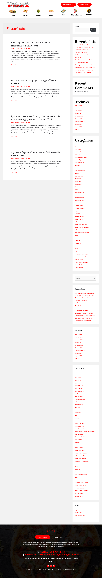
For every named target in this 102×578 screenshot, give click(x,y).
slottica (77, 251)
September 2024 (80, 121)
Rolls (63, 15)
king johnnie (78, 211)
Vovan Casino (15, 48)
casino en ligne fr (80, 192)
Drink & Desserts (76, 15)
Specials (89, 15)
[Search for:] (85, 278)
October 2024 (79, 119)
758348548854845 (80, 170)
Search (77, 26)
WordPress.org (79, 518)
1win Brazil (78, 152)
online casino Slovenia (81, 230)
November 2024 (79, 116)
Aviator (77, 173)
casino (77, 189)
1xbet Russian (79, 168)
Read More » (14, 65)
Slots (76, 249)
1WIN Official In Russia (81, 157)
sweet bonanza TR (80, 257)
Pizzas (13, 15)
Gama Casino (79, 205)
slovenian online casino (82, 254)
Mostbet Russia (79, 216)
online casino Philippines (82, 227)
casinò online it (79, 200)
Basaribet (78, 179)
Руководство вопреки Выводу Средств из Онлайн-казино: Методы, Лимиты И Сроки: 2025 (36, 118)
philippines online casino (82, 232)
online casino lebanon (81, 224)
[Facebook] (48, 566)
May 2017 (77, 129)
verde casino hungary (81, 262)
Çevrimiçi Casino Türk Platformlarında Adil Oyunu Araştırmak (83, 55)
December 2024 (79, 113)
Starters (25, 15)
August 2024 (78, 124)
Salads (38, 15)
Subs (51, 15)
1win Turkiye (78, 160)
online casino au (79, 222)
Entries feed (78, 512)
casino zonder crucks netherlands (85, 203)
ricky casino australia (81, 246)
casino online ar (79, 197)
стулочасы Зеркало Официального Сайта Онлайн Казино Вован (35, 154)
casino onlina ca (79, 195)
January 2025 (79, 111)
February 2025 (79, 108)
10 (75, 146)
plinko (76, 238)
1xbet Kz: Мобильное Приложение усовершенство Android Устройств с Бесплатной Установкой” (85, 47)
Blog (76, 187)
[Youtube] (54, 566)
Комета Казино (79, 267)
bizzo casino (78, 184)
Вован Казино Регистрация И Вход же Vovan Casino (33, 82)
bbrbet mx (78, 181)
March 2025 (78, 105)
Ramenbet (78, 243)
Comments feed (80, 515)
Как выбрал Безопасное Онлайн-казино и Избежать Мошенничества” (31, 44)
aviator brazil (79, 176)
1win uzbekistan (79, 162)
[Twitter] (51, 566)
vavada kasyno (79, 259)
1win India (77, 154)
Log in (76, 510)
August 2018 (78, 127)
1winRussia (78, 165)
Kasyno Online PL (80, 208)
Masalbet (77, 214)
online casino (79, 219)
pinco (76, 235)
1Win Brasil (78, 149)
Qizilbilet (77, 240)
